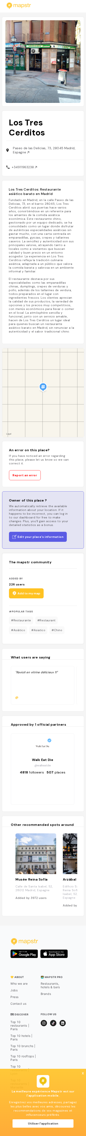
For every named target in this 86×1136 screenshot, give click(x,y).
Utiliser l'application (43, 1123)
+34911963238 (23, 167)
